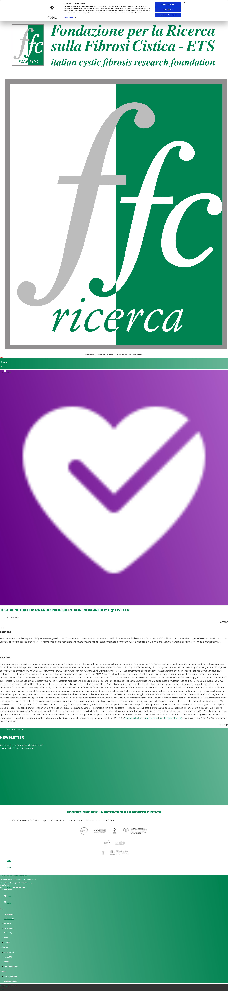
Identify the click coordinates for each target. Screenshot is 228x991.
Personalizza (167, 9)
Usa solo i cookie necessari (168, 15)
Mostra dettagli (68, 17)
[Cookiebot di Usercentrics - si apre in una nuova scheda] (52, 17)
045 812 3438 (7, 887)
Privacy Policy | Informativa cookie (8, 986)
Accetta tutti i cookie (168, 4)
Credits (1, 989)
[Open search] (4, 362)
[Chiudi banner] (184, 2)
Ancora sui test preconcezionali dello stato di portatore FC (153, 718)
